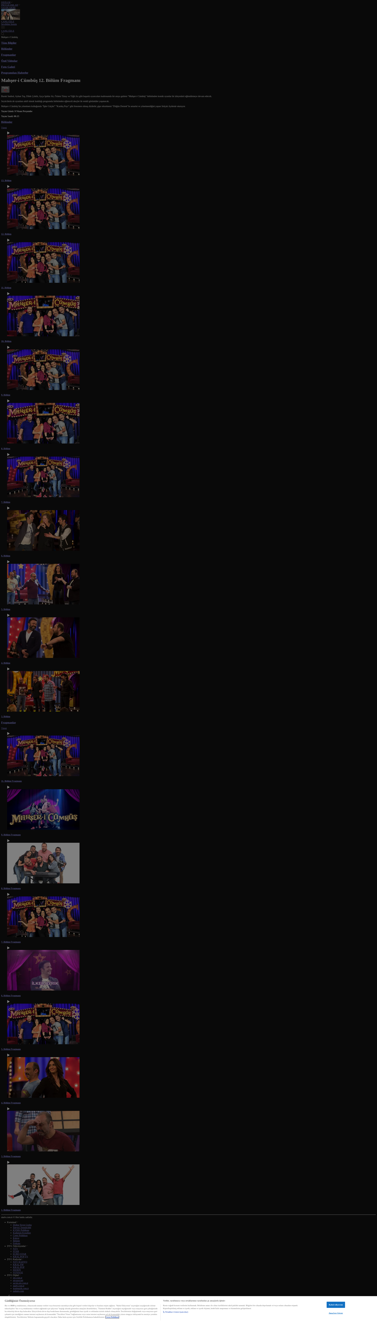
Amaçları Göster (336, 1313)
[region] (188, 1309)
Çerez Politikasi (112, 1317)
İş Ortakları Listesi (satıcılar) (175, 1312)
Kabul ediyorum (336, 1305)
